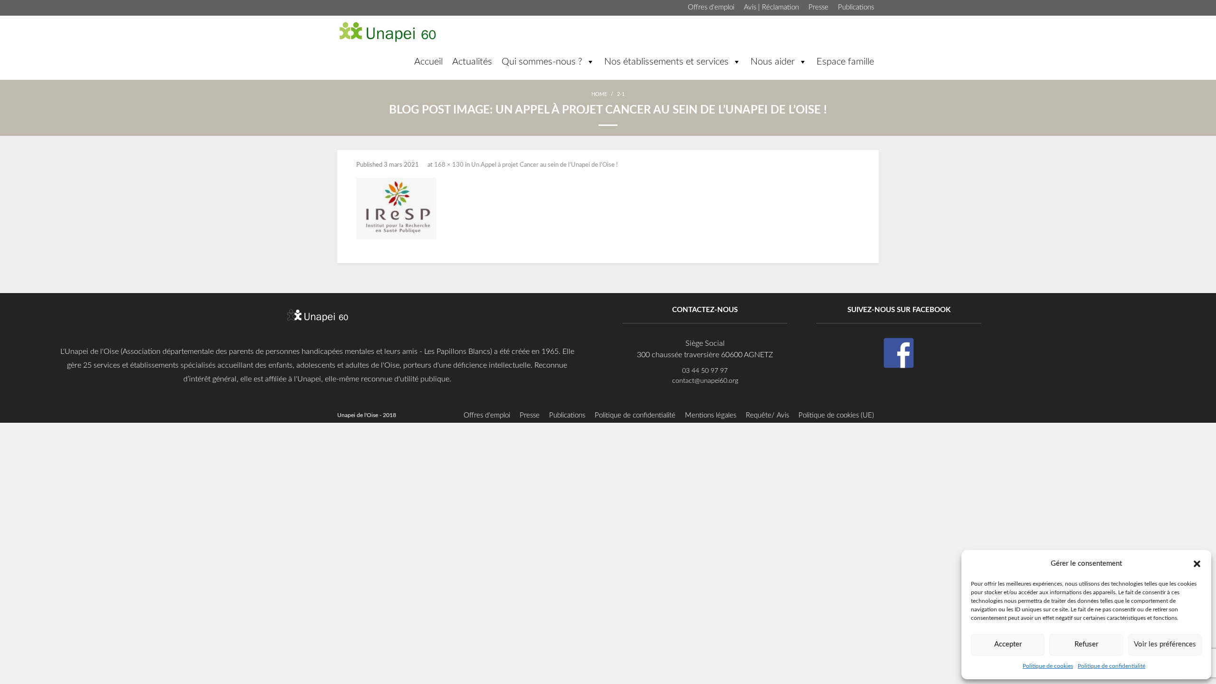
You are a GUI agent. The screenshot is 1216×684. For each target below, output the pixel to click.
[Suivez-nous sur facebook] (899, 353)
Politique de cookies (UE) (836, 415)
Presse (818, 7)
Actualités (472, 61)
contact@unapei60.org (705, 381)
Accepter (1008, 644)
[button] (1197, 563)
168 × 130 (449, 165)
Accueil (428, 61)
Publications (856, 7)
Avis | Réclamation (771, 7)
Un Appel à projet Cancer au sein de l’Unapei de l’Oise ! (544, 165)
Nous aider (772, 61)
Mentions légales (710, 415)
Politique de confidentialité (1111, 666)
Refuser (1086, 644)
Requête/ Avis (767, 415)
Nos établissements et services (666, 61)
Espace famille (845, 61)
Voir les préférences (1165, 644)
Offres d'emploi (711, 7)
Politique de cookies (1048, 666)
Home (599, 94)
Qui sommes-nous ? (542, 61)
